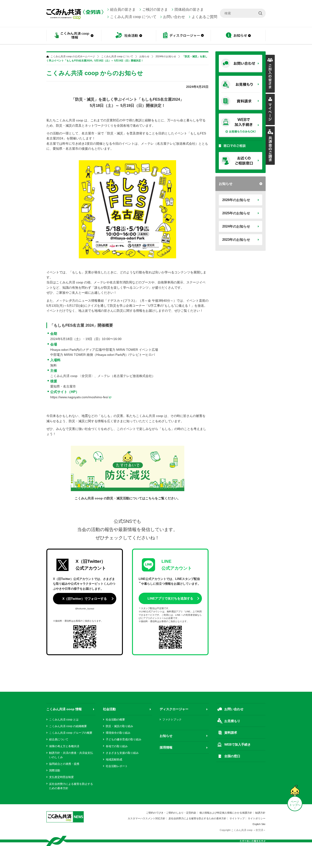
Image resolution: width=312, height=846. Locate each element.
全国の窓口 (232, 756)
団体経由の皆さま (189, 9)
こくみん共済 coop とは (64, 719)
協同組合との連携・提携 (64, 763)
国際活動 (54, 770)
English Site (259, 824)
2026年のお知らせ (236, 200)
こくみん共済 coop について (133, 17)
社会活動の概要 (115, 719)
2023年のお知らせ (236, 239)
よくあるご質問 (204, 17)
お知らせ (238, 36)
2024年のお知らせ (236, 226)
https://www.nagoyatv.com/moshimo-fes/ (79, 397)
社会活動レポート (117, 766)
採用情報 (166, 747)
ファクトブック (172, 719)
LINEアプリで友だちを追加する (170, 598)
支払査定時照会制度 (61, 777)
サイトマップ (237, 818)
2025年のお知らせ (236, 213)
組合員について (58, 739)
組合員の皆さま (123, 9)
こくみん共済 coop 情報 (64, 709)
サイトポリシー (256, 818)
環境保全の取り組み (118, 732)
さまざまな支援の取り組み (122, 752)
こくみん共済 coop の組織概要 (68, 726)
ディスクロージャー (174, 709)
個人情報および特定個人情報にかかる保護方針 (225, 812)
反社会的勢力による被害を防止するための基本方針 (197, 818)
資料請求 (230, 732)
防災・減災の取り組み (119, 726)
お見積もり (232, 721)
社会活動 (109, 709)
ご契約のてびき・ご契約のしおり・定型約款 (171, 812)
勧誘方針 (260, 812)
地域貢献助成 (114, 759)
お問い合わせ (174, 17)
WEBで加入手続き (237, 744)
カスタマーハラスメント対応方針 (146, 818)
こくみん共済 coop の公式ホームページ (72, 56)
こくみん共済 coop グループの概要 (70, 732)
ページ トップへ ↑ (294, 805)
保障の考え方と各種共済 (64, 746)
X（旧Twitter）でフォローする (84, 598)
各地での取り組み (117, 746)
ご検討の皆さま (155, 9)
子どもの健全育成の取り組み (123, 739)
